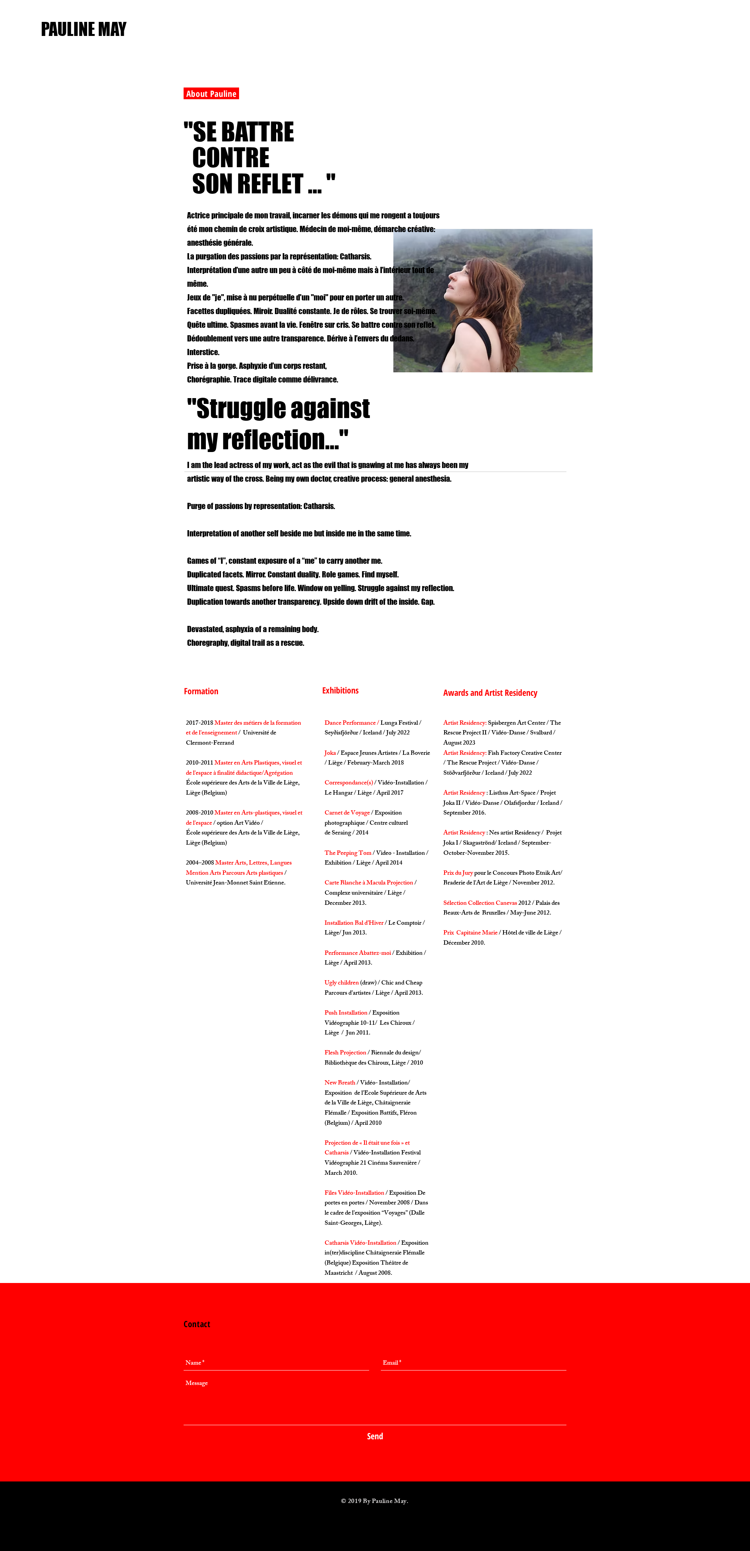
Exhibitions (340, 690)
